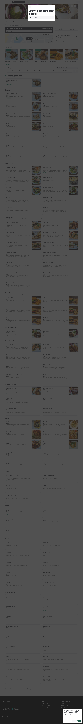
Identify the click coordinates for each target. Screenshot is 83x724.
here (69, 718)
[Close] (29, 6)
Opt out (74, 720)
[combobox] (42, 18)
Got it (79, 720)
